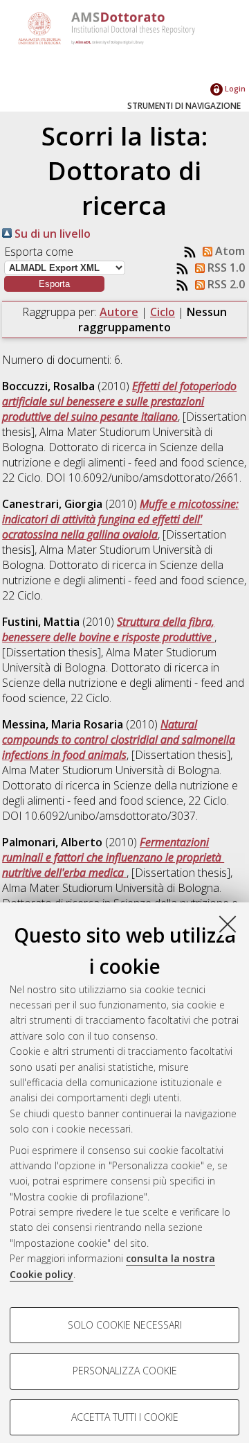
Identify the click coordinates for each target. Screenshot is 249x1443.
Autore (119, 312)
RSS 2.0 (225, 284)
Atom (228, 251)
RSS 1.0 (225, 267)
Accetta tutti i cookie (124, 1417)
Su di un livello (51, 233)
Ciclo (162, 312)
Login (234, 88)
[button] (54, 284)
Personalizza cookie (125, 1370)
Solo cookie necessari (125, 1324)
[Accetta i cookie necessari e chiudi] (227, 924)
